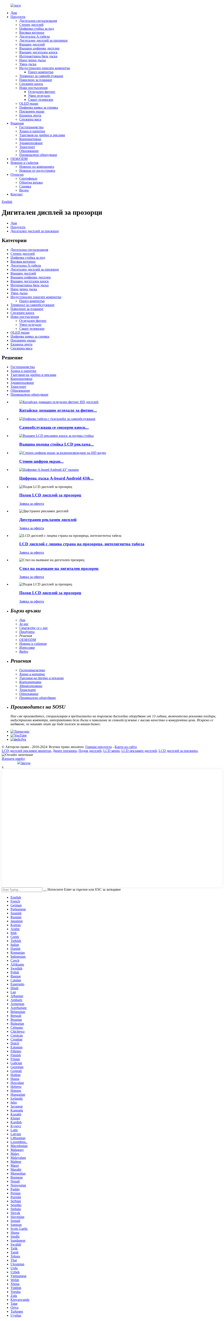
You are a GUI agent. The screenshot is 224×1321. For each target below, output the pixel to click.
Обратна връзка (31, 182)
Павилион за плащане (35, 80)
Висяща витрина (31, 32)
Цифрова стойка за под (36, 28)
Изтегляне (27, 647)
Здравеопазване (31, 143)
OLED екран (28, 103)
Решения (17, 123)
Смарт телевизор (40, 99)
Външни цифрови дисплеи (39, 48)
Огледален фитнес (41, 92)
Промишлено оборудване (38, 155)
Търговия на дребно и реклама (42, 135)
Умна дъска (27, 64)
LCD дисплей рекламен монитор (26, 751)
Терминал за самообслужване (41, 76)
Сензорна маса (30, 119)
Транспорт (27, 147)
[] (45, 890)
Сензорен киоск (31, 84)
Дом (13, 13)
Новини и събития (24, 163)
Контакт (16, 194)
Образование (29, 151)
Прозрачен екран (31, 111)
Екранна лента (30, 115)
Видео (24, 190)
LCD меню (111, 751)
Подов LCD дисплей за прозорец (50, 495)
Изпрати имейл (13, 759)
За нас (24, 624)
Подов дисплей (90, 751)
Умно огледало (39, 96)
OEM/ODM (19, 159)
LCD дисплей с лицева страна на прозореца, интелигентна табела (81, 544)
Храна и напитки (32, 131)
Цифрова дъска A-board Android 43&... (56, 478)
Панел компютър (40, 72)
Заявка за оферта (31, 503)
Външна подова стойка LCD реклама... (56, 444)
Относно (17, 174)
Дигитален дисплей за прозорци (43, 40)
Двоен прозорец (65, 751)
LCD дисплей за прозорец (178, 751)
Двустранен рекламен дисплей (48, 519)
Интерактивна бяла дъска (38, 56)
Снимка (25, 186)
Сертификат (28, 178)
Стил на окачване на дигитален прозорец (58, 568)
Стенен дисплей (31, 25)
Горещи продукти (98, 747)
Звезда (25, 763)
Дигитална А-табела (34, 36)
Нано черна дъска (32, 60)
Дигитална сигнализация (38, 21)
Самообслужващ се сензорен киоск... (54, 427)
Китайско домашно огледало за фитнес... (58, 410)
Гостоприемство (31, 127)
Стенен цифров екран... (41, 461)
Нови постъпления (33, 88)
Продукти (17, 17)
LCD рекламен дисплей (139, 751)
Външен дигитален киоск (38, 52)
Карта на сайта (126, 747)
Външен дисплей (32, 44)
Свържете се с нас (33, 628)
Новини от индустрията (37, 170)
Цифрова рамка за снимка (38, 107)
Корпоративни (30, 139)
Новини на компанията (36, 166)
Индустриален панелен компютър (44, 68)
